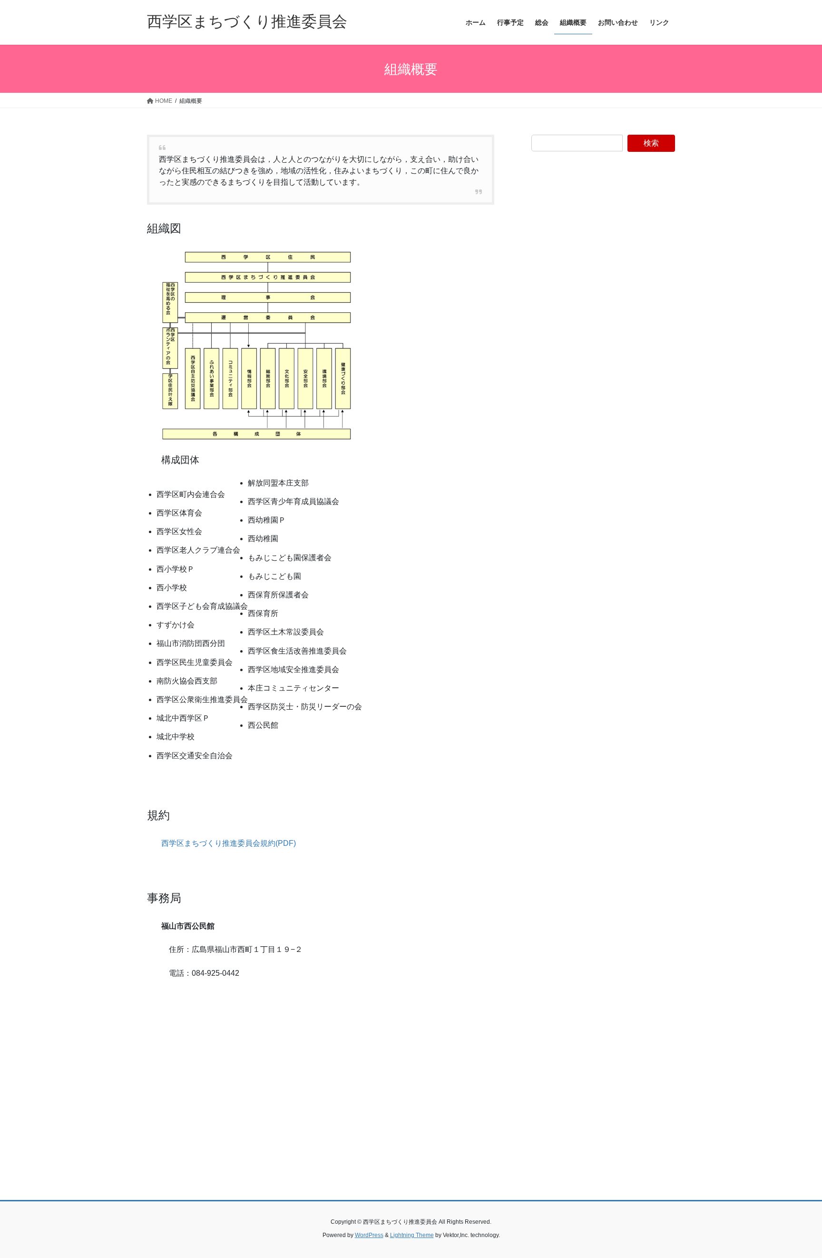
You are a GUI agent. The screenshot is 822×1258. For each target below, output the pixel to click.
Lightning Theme (412, 1235)
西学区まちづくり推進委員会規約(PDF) (228, 843)
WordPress (369, 1235)
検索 (651, 143)
